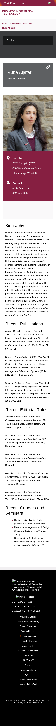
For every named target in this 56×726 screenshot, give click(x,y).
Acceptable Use (28, 631)
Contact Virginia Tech (28, 611)
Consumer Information (28, 651)
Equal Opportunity (28, 670)
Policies (28, 665)
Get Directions (23, 602)
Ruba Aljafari (8, 28)
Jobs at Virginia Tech (28, 684)
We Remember (29, 636)
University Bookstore (28, 679)
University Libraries (28, 641)
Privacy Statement (28, 626)
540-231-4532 (20, 192)
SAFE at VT (28, 660)
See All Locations (25, 606)
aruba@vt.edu (20, 188)
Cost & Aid (28, 655)
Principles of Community (28, 621)
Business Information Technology (17, 24)
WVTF (28, 675)
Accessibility (28, 646)
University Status (28, 617)
